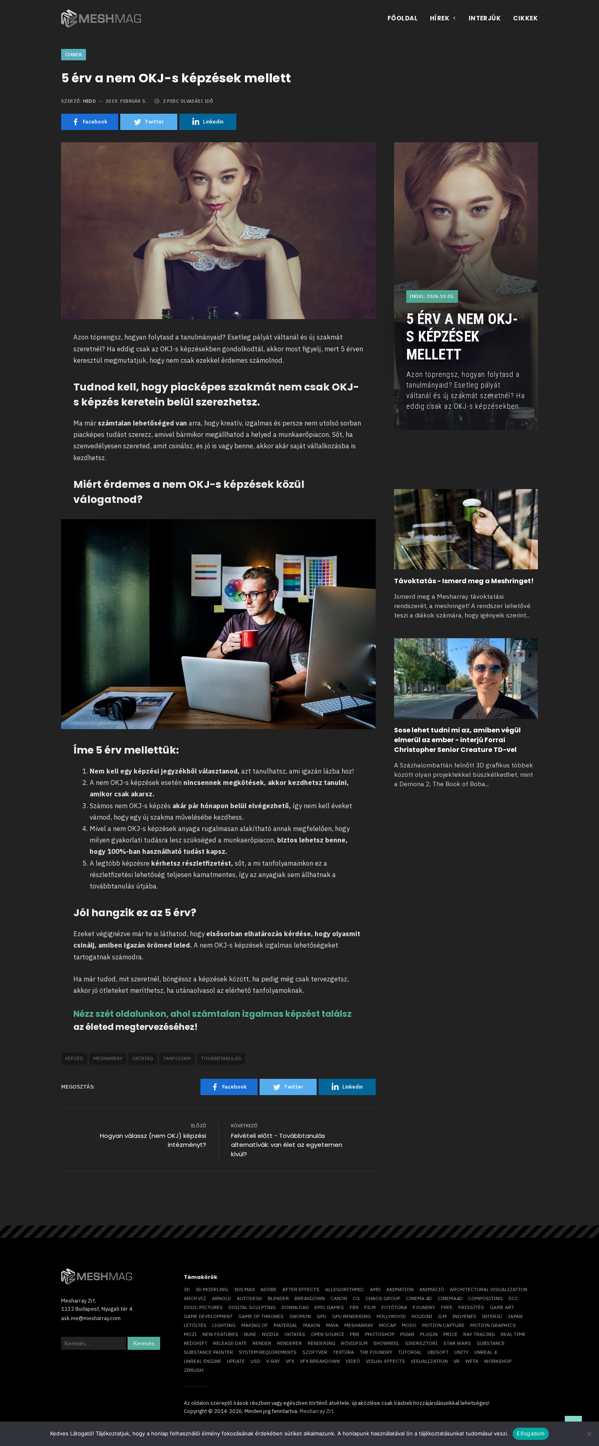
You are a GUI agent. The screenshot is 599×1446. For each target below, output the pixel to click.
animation (400, 1289)
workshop (497, 1361)
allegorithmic (344, 1289)
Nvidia (270, 1334)
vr (457, 1361)
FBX (354, 1307)
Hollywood (391, 1316)
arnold (221, 1298)
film (370, 1307)
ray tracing (479, 1334)
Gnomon (300, 1316)
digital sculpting (252, 1307)
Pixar (407, 1334)
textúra (343, 1352)
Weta (471, 1361)
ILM (442, 1316)
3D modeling (212, 1289)
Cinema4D (450, 1298)
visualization (429, 1361)
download (295, 1307)
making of (254, 1325)
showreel (386, 1343)
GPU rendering (351, 1316)
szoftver (314, 1352)
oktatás (142, 1058)
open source (327, 1334)
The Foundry (376, 1352)
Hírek (439, 18)
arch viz (195, 1298)
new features (220, 1334)
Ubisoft (438, 1352)
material (285, 1325)
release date (230, 1343)
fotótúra (394, 1307)
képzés (74, 1058)
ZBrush (193, 1370)
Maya (332, 1325)
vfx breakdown (320, 1361)
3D (187, 1289)
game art (502, 1307)
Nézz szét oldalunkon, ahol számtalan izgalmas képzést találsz (212, 1014)
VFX (290, 1361)
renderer (289, 1343)
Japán (515, 1316)
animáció (431, 1289)
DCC (513, 1298)
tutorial (410, 1352)
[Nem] (589, 1434)
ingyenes (464, 1316)
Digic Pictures (203, 1307)
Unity (461, 1352)
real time (513, 1334)
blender (278, 1298)
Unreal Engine (202, 1361)
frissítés (471, 1307)
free (447, 1307)
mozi (190, 1334)
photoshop (379, 1334)
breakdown (310, 1298)
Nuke (250, 1334)
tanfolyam (177, 1058)
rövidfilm (354, 1343)
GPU (321, 1316)
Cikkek (525, 18)
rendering (321, 1343)
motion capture (443, 1325)
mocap (387, 1325)
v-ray (273, 1361)
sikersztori (421, 1343)
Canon (338, 1298)
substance (491, 1343)
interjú (492, 1316)
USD (255, 1361)
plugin (429, 1334)
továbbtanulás (221, 1058)
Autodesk (249, 1298)
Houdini (422, 1316)
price (450, 1334)
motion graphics (493, 1325)
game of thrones (261, 1316)
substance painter (208, 1352)
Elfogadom (530, 1433)
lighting (224, 1325)
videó (353, 1361)
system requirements (268, 1352)
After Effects (300, 1289)
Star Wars (457, 1343)
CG (356, 1298)
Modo (409, 1325)
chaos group (383, 1298)
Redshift (195, 1343)
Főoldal (403, 18)
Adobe (268, 1289)
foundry (424, 1307)
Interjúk (485, 18)
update (236, 1361)
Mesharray (107, 1058)
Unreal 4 (485, 1352)
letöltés (195, 1325)
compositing (485, 1298)
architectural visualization (488, 1289)
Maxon (311, 1325)
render (262, 1343)
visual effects (385, 1361)
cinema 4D (419, 1298)
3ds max (244, 1289)
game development (208, 1316)
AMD (375, 1289)
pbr (354, 1334)
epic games (329, 1307)
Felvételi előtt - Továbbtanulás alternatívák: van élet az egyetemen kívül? (286, 1144)
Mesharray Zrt (316, 1411)
